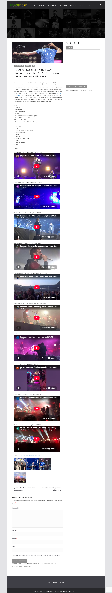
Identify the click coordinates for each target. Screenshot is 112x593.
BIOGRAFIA (41, 5)
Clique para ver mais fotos (33, 455)
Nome (14, 530)
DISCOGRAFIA (52, 5)
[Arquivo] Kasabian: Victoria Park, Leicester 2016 (24, 489)
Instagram (83, 90)
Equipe (55, 582)
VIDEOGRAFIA (63, 5)
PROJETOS (81, 5)
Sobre (49, 582)
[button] (45, 5)
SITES (89, 5)
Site (13, 546)
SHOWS (72, 5)
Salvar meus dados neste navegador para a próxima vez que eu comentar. (37, 555)
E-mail (14, 538)
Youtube (89, 90)
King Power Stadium (19, 65)
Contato (61, 582)
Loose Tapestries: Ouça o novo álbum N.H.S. (51, 489)
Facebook (76, 90)
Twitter (71, 90)
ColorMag (62, 591)
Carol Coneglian (30, 80)
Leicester (28, 65)
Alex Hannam (21, 455)
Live (33, 65)
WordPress (70, 591)
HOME (34, 5)
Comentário (16, 508)
